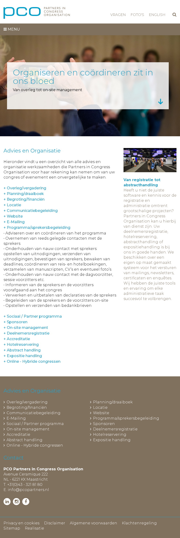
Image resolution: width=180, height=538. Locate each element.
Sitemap (12, 528)
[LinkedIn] (7, 501)
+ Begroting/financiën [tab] (24, 199)
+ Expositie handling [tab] (23, 356)
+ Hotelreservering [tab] (21, 344)
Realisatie (34, 528)
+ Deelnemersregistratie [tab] (26, 333)
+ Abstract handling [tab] (22, 350)
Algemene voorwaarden (93, 523)
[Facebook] (25, 501)
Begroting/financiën (27, 407)
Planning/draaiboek (113, 402)
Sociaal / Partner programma (35, 423)
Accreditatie (18, 434)
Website (101, 413)
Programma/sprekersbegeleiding (126, 418)
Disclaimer (54, 523)
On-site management (28, 429)
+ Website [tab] (13, 216)
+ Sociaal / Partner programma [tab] (33, 316)
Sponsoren (104, 423)
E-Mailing (16, 418)
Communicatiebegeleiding (33, 413)
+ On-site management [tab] (26, 327)
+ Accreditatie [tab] (17, 339)
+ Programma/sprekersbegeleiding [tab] (37, 227)
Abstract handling (24, 440)
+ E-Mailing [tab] (14, 222)
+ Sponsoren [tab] (15, 322)
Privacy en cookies (21, 523)
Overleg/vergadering (27, 402)
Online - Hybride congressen (35, 445)
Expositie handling (112, 440)
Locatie (100, 407)
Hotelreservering (109, 434)
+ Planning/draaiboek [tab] (24, 193)
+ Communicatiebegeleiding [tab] (31, 210)
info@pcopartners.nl (28, 489)
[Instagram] (16, 501)
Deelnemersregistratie (115, 429)
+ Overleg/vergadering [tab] (25, 188)
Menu (13, 29)
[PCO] (37, 13)
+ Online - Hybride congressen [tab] (32, 361)
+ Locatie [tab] (12, 205)
